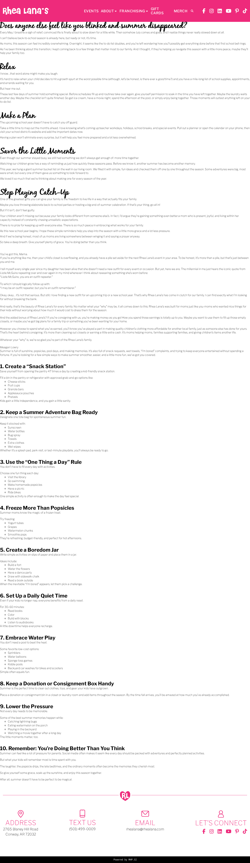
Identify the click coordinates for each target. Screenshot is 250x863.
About (107, 11)
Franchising (132, 11)
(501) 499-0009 (82, 829)
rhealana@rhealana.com (145, 829)
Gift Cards (157, 11)
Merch (180, 11)
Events (91, 11)
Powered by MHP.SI (125, 859)
